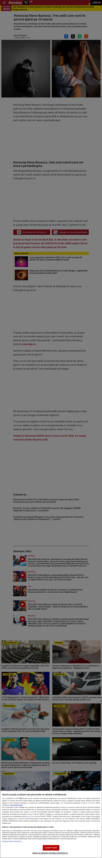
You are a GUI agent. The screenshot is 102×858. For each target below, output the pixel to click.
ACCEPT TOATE (51, 848)
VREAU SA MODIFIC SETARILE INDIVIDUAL (50, 853)
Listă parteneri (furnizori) (11, 841)
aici (29, 816)
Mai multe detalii (16, 805)
